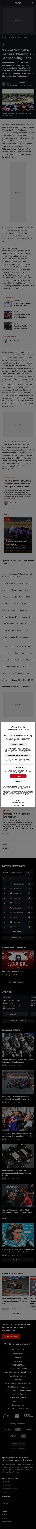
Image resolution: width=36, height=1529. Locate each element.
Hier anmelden (18, 781)
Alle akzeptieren (18, 744)
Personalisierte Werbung (18, 755)
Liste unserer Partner (23, 794)
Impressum (18, 800)
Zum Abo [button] (18, 776)
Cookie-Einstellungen (18, 805)
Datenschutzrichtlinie (18, 802)
